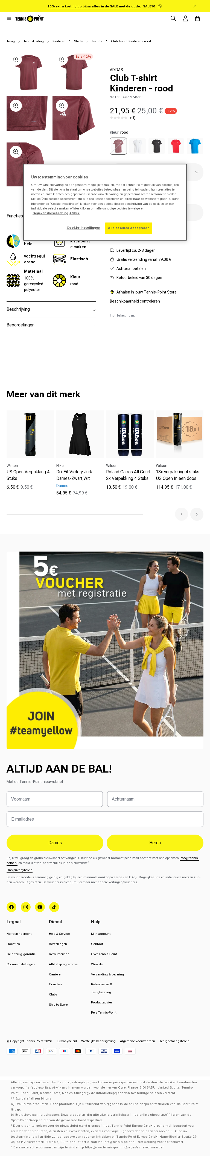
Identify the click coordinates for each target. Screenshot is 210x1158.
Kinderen (58, 41)
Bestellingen (58, 944)
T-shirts (96, 41)
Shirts (78, 41)
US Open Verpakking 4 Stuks (28, 475)
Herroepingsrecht (19, 934)
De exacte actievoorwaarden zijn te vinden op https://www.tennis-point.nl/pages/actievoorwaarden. (89, 1147)
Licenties (13, 944)
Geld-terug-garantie (21, 954)
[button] (9, 18)
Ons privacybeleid (20, 870)
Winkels (97, 964)
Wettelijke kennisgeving (98, 1041)
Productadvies (101, 1002)
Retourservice (59, 954)
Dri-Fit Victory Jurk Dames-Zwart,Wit (74, 475)
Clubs (53, 994)
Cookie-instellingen (21, 964)
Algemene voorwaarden (137, 1041)
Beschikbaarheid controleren (135, 301)
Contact (97, 944)
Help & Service (59, 934)
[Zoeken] (173, 18)
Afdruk (74, 213)
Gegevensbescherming (50, 213)
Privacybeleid (67, 1041)
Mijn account (101, 934)
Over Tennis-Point (104, 954)
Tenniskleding (34, 41)
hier (76, 208)
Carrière (54, 974)
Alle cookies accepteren (128, 228)
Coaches (55, 984)
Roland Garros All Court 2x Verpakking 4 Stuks (128, 475)
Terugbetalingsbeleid (174, 1041)
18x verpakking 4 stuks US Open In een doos (177, 475)
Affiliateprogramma (63, 964)
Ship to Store (58, 1004)
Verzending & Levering (107, 974)
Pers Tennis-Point (103, 1012)
